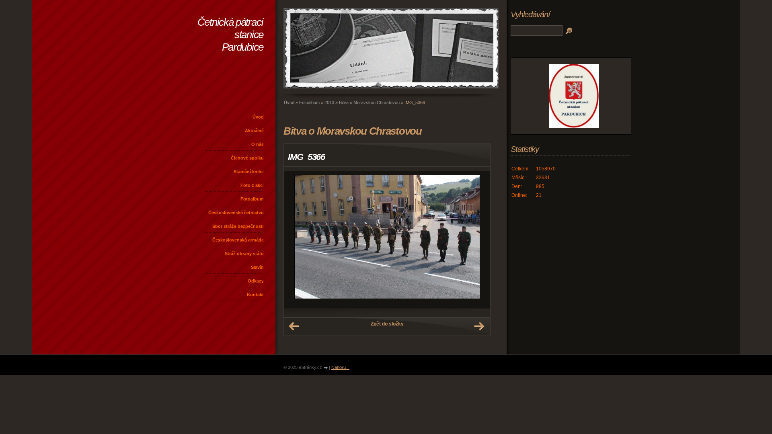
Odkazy (256, 280)
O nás (257, 144)
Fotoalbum (252, 199)
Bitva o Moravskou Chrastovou (369, 102)
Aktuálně (254, 130)
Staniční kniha (249, 171)
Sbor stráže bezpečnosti (238, 226)
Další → (479, 326)
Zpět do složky (387, 324)
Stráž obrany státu (244, 253)
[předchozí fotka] (297, 240)
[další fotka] (477, 240)
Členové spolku (247, 158)
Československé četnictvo (236, 212)
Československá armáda (238, 239)
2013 (329, 102)
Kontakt (255, 294)
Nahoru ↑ (340, 367)
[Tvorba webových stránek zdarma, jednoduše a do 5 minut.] (326, 368)
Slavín (257, 267)
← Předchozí (294, 326)
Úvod (258, 117)
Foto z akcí (252, 185)
